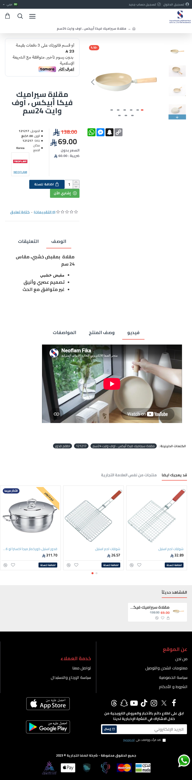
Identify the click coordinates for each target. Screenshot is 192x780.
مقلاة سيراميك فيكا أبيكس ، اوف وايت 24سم (123, 446)
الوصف (58, 241)
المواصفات (64, 332)
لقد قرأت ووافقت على (142, 740)
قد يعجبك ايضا (174, 476)
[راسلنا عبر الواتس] (175, 761)
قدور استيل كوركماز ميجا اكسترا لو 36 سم (29, 549)
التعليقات (28, 241)
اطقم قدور (62, 446)
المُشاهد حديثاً (174, 593)
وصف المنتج (102, 332)
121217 (81, 446)
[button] (159, 82)
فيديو (133, 332)
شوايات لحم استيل (171, 549)
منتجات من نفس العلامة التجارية (129, 476)
